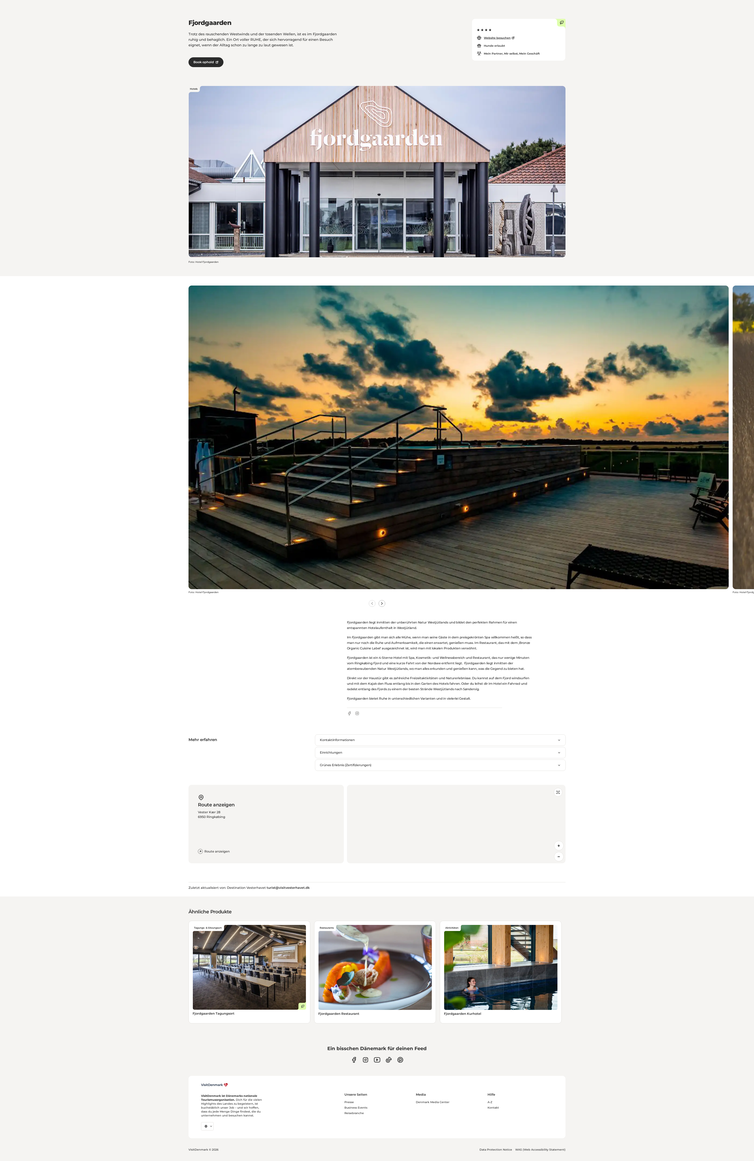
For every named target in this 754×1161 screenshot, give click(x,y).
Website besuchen (497, 38)
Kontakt (493, 1107)
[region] (456, 824)
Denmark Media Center (432, 1102)
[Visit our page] (365, 1059)
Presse (349, 1102)
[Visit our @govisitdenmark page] (388, 1059)
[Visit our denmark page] (353, 1059)
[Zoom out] (559, 856)
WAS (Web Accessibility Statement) (540, 1149)
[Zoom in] (559, 845)
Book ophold (203, 62)
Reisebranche (354, 1113)
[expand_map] (558, 792)
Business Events (355, 1107)
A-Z (490, 1102)
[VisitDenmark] (214, 1085)
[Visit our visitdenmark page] (377, 1059)
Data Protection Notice (495, 1149)
